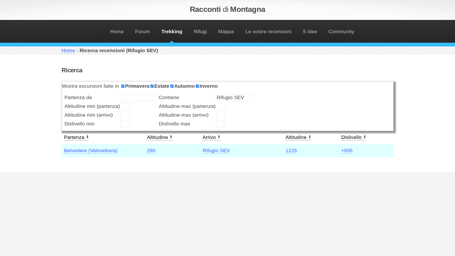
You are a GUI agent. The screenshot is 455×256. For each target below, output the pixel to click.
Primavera (137, 86)
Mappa (226, 31)
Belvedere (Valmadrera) (91, 150)
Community (341, 31)
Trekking (171, 31)
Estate (161, 86)
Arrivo (210, 137)
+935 (347, 150)
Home (117, 31)
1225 (291, 150)
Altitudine (158, 137)
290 (151, 150)
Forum (142, 31)
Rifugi (200, 31)
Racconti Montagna (227, 9)
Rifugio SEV (216, 150)
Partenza (75, 137)
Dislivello (352, 137)
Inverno (209, 86)
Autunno (184, 86)
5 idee (310, 31)
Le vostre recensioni (268, 31)
